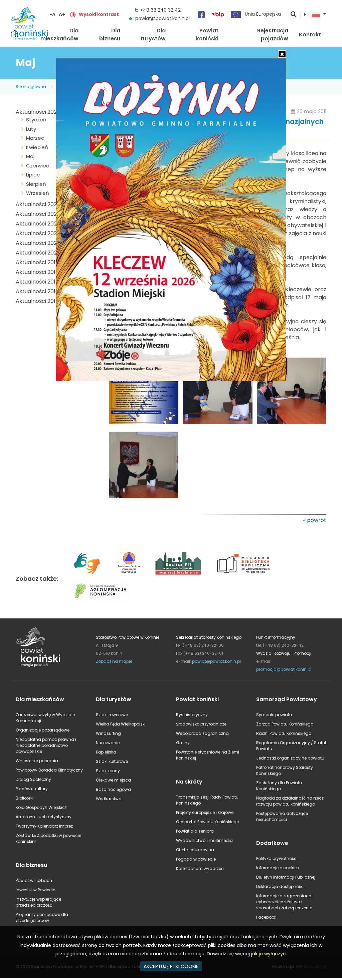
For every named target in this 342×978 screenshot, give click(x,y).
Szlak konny (108, 771)
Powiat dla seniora (195, 831)
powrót (316, 520)
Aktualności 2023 (38, 223)
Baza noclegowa (113, 789)
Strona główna (31, 86)
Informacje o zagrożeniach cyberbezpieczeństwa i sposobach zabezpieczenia (284, 902)
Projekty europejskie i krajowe (204, 812)
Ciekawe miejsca (113, 780)
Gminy (183, 743)
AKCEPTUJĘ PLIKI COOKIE (171, 966)
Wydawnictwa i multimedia (204, 840)
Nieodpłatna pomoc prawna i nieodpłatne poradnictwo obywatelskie (46, 745)
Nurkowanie (108, 743)
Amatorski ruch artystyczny (43, 817)
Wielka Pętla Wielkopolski (121, 724)
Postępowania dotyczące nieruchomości (282, 816)
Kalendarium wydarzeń (200, 868)
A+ (62, 14)
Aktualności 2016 (37, 291)
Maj (30, 156)
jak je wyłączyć (268, 953)
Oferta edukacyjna (195, 850)
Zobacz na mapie (114, 661)
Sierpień (36, 183)
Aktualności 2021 (37, 243)
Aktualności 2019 (37, 262)
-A (52, 14)
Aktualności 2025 (38, 204)
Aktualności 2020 (38, 253)
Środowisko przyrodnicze (201, 724)
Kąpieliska (106, 752)
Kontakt (310, 34)
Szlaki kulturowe (112, 761)
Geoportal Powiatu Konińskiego (207, 822)
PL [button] (306, 15)
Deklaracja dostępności (280, 886)
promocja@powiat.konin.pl (283, 669)
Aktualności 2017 (37, 282)
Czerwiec (37, 165)
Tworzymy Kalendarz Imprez (44, 826)
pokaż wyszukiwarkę (293, 14)
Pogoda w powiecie (196, 859)
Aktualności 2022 (38, 233)
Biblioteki (24, 798)
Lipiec (33, 174)
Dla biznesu (109, 34)
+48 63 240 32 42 (160, 10)
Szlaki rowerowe (112, 714)
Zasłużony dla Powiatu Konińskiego (279, 786)
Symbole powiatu (274, 714)
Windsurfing (108, 733)
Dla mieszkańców (59, 34)
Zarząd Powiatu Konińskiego (284, 724)
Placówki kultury (32, 789)
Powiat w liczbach (34, 880)
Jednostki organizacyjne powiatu (290, 758)
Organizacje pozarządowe (42, 730)
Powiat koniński (207, 34)
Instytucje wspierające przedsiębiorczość (38, 902)
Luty (31, 128)
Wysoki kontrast (99, 14)
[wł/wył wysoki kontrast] (72, 14)
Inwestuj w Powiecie (35, 890)
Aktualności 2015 (37, 301)
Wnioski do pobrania (37, 761)
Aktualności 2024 (38, 214)
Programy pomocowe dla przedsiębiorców (42, 917)
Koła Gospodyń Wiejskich (41, 807)
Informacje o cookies (277, 868)
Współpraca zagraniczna (202, 733)
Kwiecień (37, 147)
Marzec (35, 137)
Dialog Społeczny (33, 779)
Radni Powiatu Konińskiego (283, 733)
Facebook (266, 917)
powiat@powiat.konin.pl (162, 18)
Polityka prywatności (277, 858)
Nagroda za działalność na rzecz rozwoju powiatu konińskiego (290, 801)
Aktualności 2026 (38, 112)
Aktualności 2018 (37, 272)
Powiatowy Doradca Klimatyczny (49, 770)
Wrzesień (37, 192)
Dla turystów (153, 34)
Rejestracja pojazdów (272, 34)
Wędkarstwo (108, 799)
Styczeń (36, 119)
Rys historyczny (192, 714)
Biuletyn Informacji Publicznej (285, 877)
